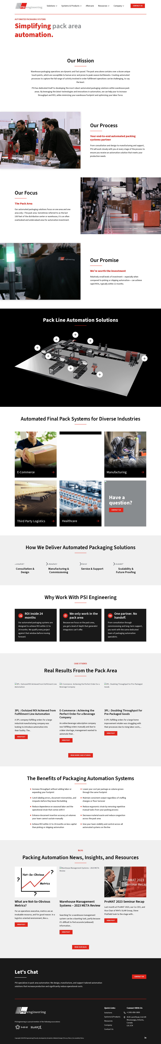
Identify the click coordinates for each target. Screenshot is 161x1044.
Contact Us (137, 6)
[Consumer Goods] (80, 433)
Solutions (51, 5)
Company (118, 5)
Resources (102, 5)
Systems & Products (70, 5)
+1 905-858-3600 (133, 1012)
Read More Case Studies (81, 755)
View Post (22, 737)
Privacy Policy (67, 1038)
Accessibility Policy (78, 1038)
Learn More (30, 564)
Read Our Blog (80, 947)
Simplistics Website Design (54, 1038)
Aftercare (90, 5)
